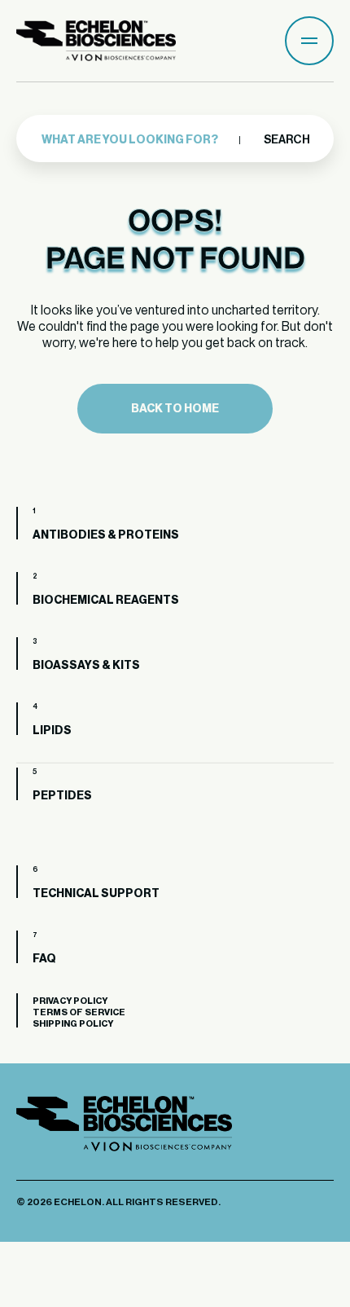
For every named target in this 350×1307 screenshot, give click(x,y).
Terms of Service (79, 1012)
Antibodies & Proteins (106, 535)
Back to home (175, 409)
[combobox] (148, 140)
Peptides (62, 796)
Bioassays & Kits (86, 665)
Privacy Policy (70, 1001)
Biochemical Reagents (106, 600)
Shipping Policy (73, 1023)
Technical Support (96, 894)
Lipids (52, 731)
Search (286, 140)
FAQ (44, 959)
